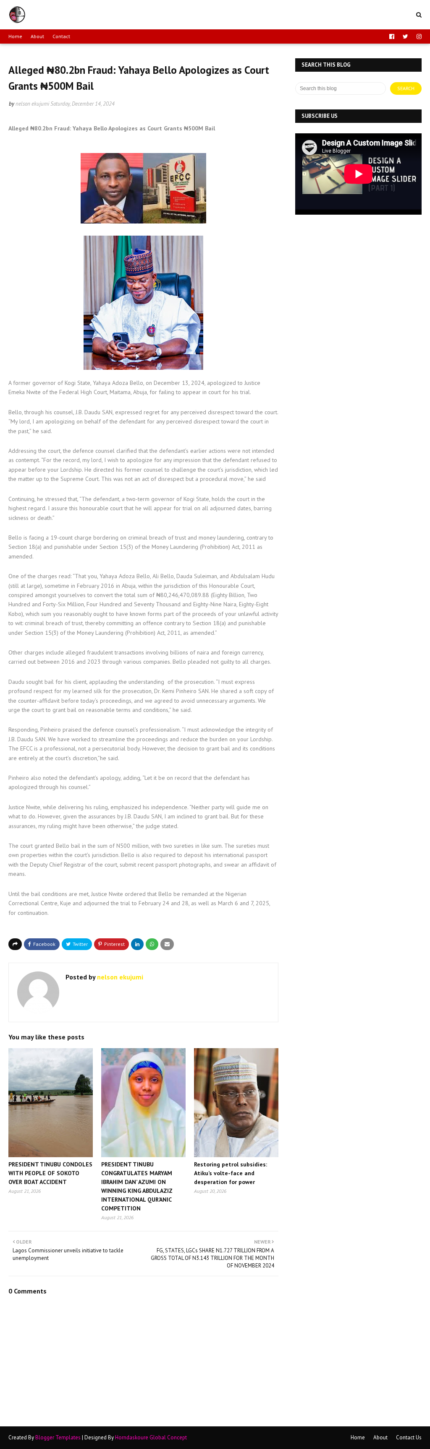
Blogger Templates (58, 1437)
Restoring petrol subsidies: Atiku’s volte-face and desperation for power (230, 1173)
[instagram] (418, 36)
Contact (61, 36)
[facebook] (391, 36)
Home (15, 36)
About (37, 36)
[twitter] (405, 36)
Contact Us (409, 1437)
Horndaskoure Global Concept (151, 1437)
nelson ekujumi (32, 103)
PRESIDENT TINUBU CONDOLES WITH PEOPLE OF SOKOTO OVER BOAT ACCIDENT (50, 1173)
